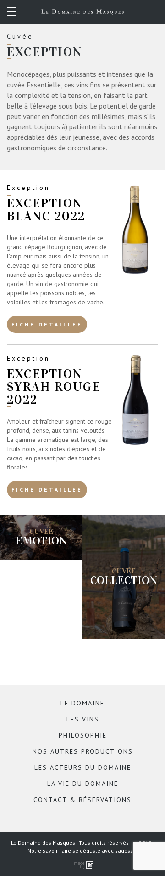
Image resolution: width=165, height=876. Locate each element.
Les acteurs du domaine (82, 767)
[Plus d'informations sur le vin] (135, 230)
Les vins (82, 719)
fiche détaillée (46, 324)
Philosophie (83, 735)
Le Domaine (82, 703)
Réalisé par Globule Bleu (83, 865)
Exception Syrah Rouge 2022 (54, 386)
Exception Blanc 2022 (46, 209)
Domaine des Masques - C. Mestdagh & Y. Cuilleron (82, 12)
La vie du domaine (82, 783)
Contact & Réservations (82, 800)
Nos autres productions (83, 751)
